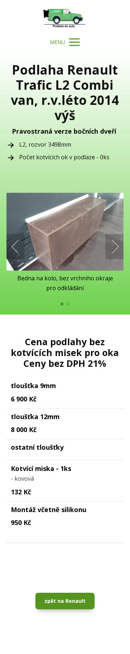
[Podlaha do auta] (65, 16)
